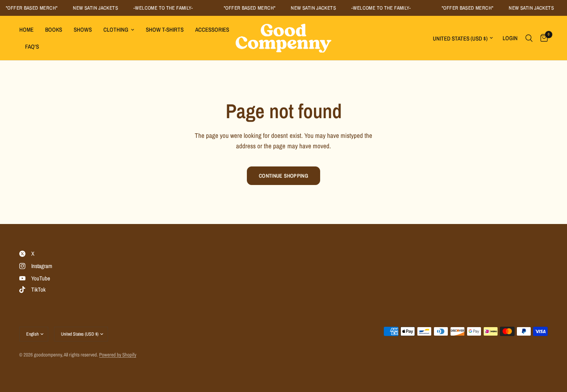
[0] (542, 38)
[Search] (529, 38)
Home (26, 29)
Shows (83, 29)
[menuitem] (29, 29)
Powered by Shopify (117, 354)
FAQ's (32, 46)
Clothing (115, 29)
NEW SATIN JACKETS (93, 7)
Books (53, 29)
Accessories (212, 29)
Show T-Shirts (165, 29)
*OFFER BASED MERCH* (30, 7)
